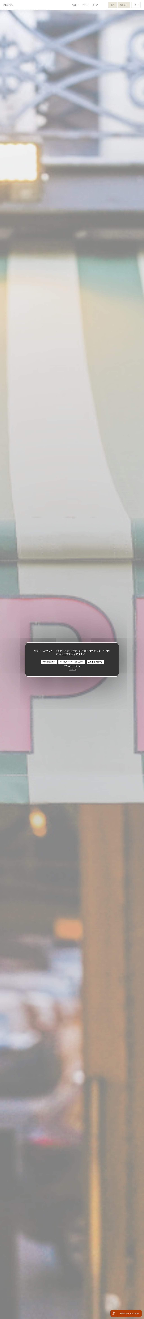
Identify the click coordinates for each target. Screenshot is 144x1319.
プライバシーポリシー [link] (73, 666)
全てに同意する (48, 662)
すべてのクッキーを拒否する (72, 662)
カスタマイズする (95, 662)
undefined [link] (72, 669)
